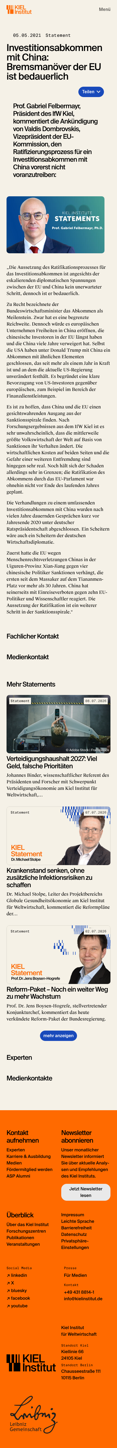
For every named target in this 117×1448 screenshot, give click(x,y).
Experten (16, 1150)
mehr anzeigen (59, 1035)
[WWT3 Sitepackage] (27, 9)
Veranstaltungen (23, 1244)
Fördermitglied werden (30, 1169)
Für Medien (75, 1275)
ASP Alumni (18, 1176)
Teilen (88, 92)
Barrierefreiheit (76, 1228)
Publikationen (20, 1238)
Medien (14, 1163)
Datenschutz (74, 1234)
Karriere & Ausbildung (29, 1156)
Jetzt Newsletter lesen (86, 1192)
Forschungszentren (26, 1231)
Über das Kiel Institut (28, 1224)
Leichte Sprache (77, 1221)
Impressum (72, 1215)
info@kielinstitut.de (83, 1299)
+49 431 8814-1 (79, 1292)
